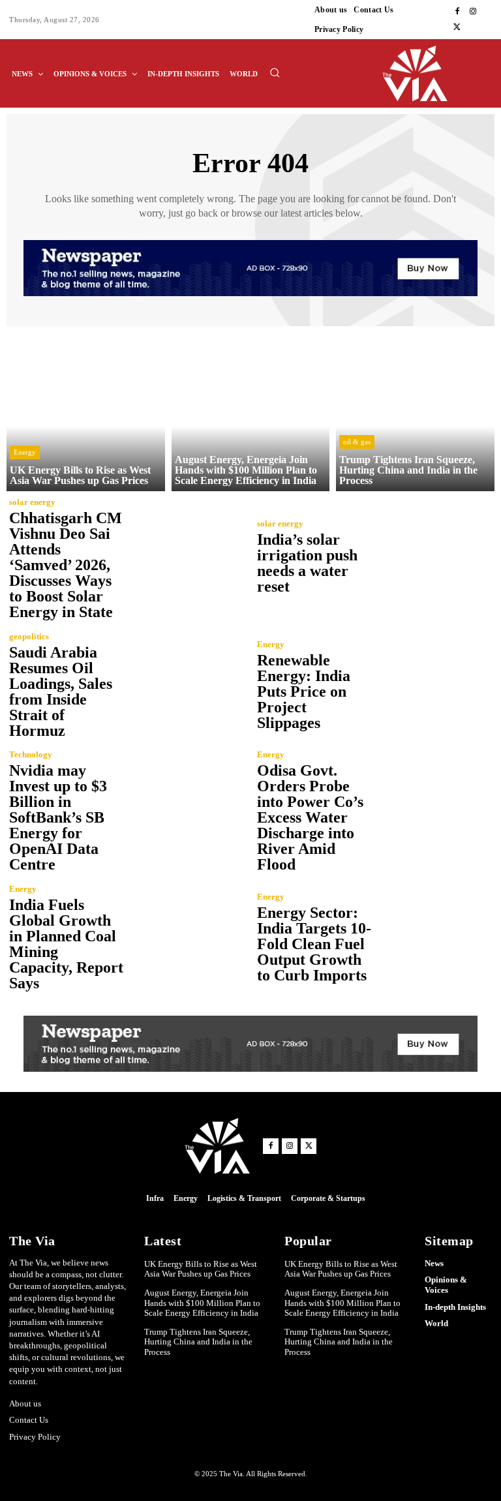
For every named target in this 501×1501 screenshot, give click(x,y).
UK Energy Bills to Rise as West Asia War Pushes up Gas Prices (200, 1269)
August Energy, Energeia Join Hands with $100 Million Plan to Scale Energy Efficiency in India (202, 1303)
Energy (25, 452)
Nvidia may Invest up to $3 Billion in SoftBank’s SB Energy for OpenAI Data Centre (58, 817)
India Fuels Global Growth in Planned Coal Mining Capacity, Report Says (66, 944)
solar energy (32, 502)
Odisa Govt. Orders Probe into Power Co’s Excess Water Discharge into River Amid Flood (310, 817)
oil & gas (357, 442)
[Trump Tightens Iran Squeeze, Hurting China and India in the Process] (415, 412)
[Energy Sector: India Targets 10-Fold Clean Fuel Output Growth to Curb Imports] (433, 937)
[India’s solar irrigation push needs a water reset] (433, 556)
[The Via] (438, 73)
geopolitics (29, 636)
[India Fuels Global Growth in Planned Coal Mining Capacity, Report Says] (185, 937)
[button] (274, 72)
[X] (457, 27)
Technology (30, 754)
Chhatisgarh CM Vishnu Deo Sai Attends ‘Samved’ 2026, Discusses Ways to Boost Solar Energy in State (65, 564)
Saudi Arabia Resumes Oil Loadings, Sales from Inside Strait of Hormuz (60, 691)
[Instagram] (473, 12)
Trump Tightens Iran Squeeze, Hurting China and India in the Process (198, 1342)
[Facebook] (457, 12)
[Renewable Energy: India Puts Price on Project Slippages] (433, 685)
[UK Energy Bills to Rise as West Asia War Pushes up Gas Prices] (86, 412)
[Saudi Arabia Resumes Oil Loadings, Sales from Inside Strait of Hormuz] (185, 685)
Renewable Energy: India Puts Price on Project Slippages (303, 691)
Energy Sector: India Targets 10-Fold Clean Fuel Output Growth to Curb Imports (314, 944)
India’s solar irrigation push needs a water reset (307, 563)
